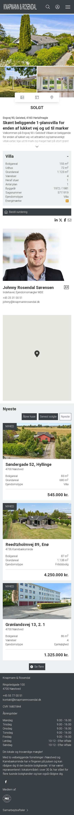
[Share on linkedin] (56, 220)
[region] (37, 358)
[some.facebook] (6, 782)
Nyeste (65, 416)
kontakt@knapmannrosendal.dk (22, 699)
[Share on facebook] (65, 220)
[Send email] (69, 220)
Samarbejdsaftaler (14, 810)
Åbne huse (29, 416)
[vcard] (66, 289)
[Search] (47, 6)
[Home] (20, 7)
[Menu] (67, 6)
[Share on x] (60, 220)
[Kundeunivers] (57, 6)
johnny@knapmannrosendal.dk (21, 302)
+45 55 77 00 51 (13, 695)
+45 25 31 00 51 (13, 297)
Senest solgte (48, 416)
